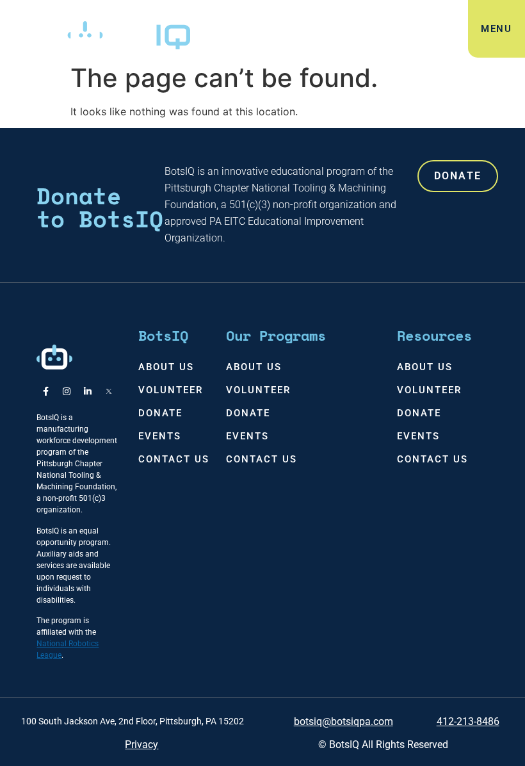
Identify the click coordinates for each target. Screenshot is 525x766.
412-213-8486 (468, 721)
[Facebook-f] (45, 391)
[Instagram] (67, 391)
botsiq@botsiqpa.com (343, 721)
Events (159, 436)
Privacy (141, 744)
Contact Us (173, 459)
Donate (160, 413)
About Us (166, 367)
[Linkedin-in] (88, 391)
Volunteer (170, 390)
